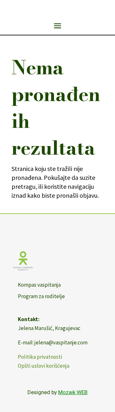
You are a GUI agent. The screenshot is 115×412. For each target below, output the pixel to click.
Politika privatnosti (40, 356)
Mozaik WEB (73, 392)
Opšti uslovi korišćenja (43, 365)
